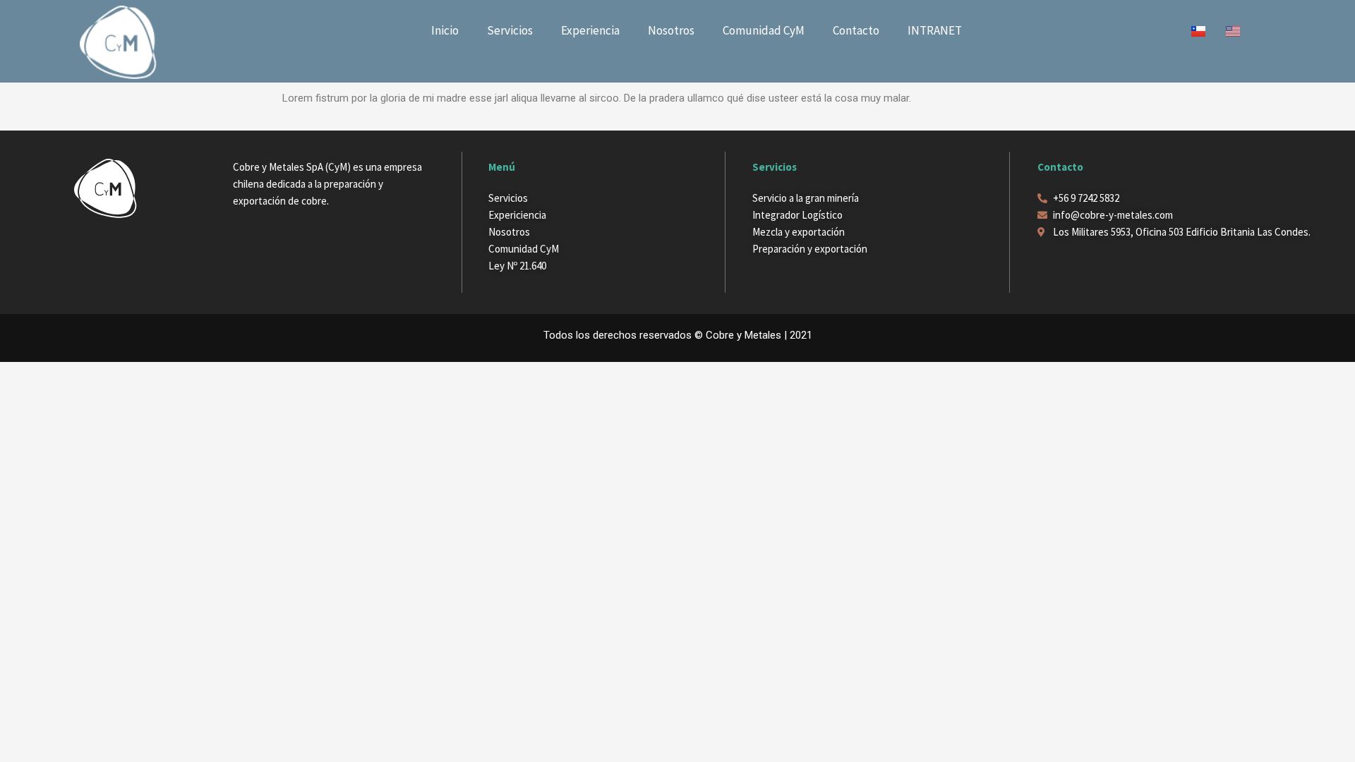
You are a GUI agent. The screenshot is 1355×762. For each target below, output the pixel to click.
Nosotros (671, 30)
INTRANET (935, 30)
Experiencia (590, 30)
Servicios (510, 30)
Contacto (856, 30)
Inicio (445, 30)
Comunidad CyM (764, 30)
